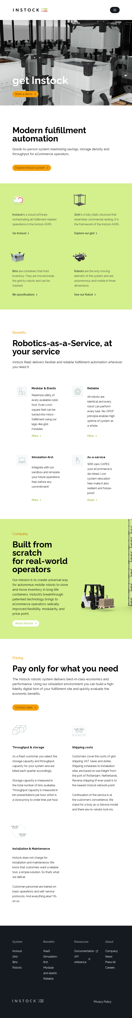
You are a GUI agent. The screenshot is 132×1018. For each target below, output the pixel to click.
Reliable (48, 978)
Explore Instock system (30, 167)
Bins (15, 962)
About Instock (24, 623)
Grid (15, 956)
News (108, 956)
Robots (17, 967)
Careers (110, 967)
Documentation (84, 951)
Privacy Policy (102, 1001)
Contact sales (24, 707)
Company (111, 951)
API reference (80, 959)
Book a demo (23, 94)
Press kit (110, 962)
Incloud (17, 951)
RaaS (46, 951)
